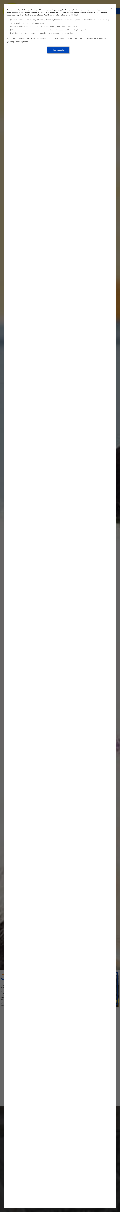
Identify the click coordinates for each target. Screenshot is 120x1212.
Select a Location (58, 50)
